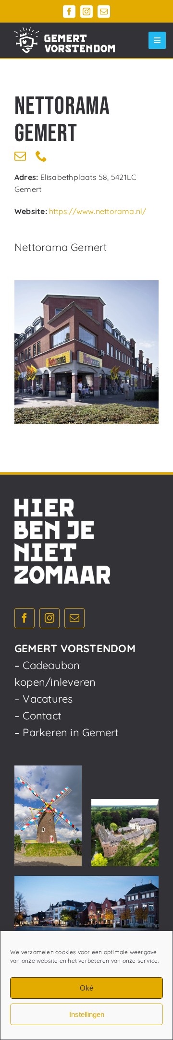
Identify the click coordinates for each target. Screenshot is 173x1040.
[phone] (41, 156)
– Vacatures (43, 698)
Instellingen (86, 1014)
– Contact (37, 715)
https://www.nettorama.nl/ (98, 211)
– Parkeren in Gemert (66, 732)
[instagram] (86, 11)
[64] (86, 352)
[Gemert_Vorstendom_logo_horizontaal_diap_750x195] (64, 40)
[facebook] (69, 11)
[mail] (104, 11)
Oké (86, 988)
